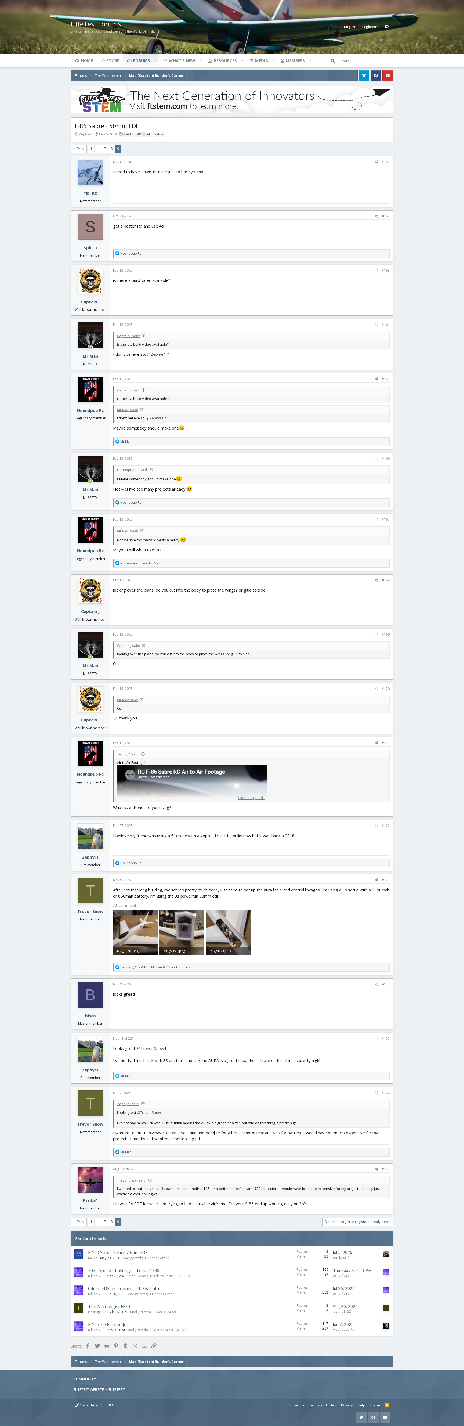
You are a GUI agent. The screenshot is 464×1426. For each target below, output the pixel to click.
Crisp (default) (90, 1405)
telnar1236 (96, 1276)
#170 (386, 688)
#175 (386, 1038)
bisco (90, 1015)
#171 (386, 743)
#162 (386, 216)
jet (148, 134)
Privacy (347, 1405)
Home (87, 60)
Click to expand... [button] (251, 797)
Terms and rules (322, 1405)
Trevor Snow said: (131, 1180)
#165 (386, 379)
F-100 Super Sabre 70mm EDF (117, 1252)
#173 (386, 880)
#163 (386, 270)
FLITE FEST (116, 1389)
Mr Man (90, 356)
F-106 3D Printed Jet (108, 1324)
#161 (386, 162)
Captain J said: (128, 335)
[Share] (376, 162)
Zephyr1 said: (128, 754)
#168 (386, 580)
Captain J (90, 301)
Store (112, 60)
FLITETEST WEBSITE (89, 1389)
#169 (386, 634)
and (140, 563)
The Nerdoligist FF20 (109, 1306)
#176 (386, 1092)
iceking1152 (97, 1312)
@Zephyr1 (156, 354)
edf (128, 134)
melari (93, 1258)
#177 (386, 1169)
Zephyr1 (85, 134)
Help (361, 1405)
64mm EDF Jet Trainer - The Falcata (123, 1288)
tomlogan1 (341, 1257)
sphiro (90, 247)
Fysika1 (90, 1200)
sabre (159, 134)
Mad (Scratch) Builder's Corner (145, 1258)
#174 (386, 984)
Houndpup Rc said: (132, 469)
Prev (80, 148)
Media (261, 60)
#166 (386, 458)
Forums (141, 60)
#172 (386, 825)
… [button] (98, 148)
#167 (386, 519)
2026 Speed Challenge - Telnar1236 (123, 1270)
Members (295, 60)
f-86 (139, 134)
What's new (182, 60)
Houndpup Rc (90, 410)
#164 (386, 324)
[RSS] (386, 1405)
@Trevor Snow (150, 1048)
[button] (155, 60)
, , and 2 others (155, 967)
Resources (225, 60)
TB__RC (90, 193)
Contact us (296, 1405)
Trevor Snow (90, 911)
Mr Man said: (127, 409)
